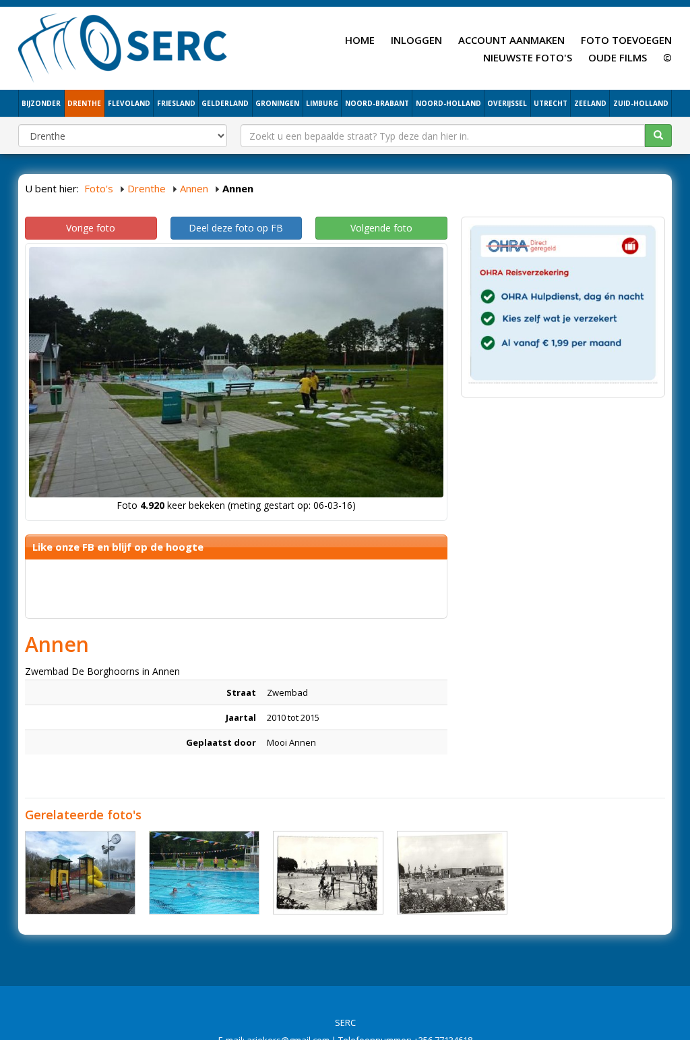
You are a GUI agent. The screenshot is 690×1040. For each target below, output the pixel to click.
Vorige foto (90, 227)
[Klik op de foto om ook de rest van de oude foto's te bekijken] (328, 872)
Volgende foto (381, 227)
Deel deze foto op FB (236, 227)
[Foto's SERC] (123, 46)
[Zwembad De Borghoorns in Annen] (80, 872)
